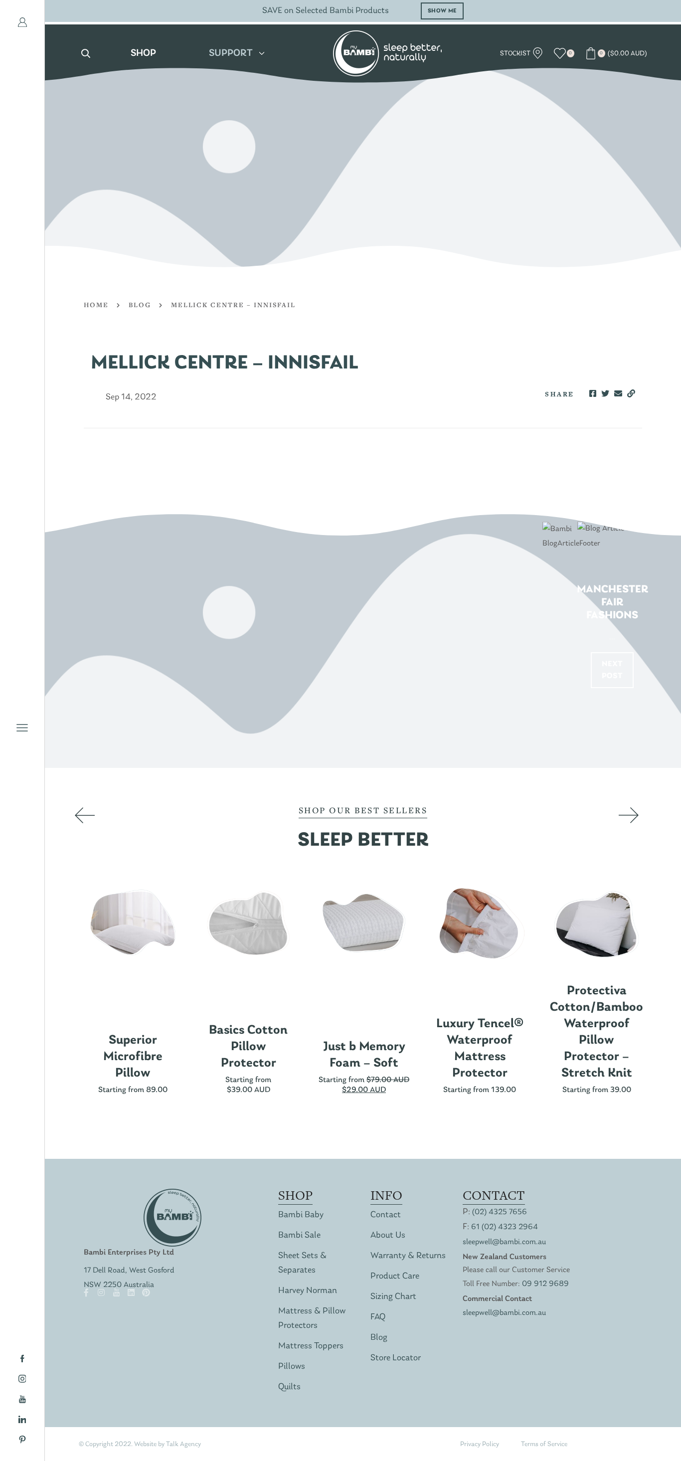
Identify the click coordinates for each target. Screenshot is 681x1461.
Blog (140, 304)
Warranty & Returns (408, 1256)
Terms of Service (544, 1444)
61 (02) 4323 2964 (504, 1227)
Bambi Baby (301, 1215)
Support (231, 53)
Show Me (442, 11)
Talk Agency (183, 1444)
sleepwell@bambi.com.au (504, 1242)
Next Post (612, 670)
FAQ (377, 1317)
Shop (143, 53)
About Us (387, 1235)
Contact (385, 1215)
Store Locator (395, 1358)
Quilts (289, 1387)
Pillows (291, 1366)
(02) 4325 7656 (499, 1212)
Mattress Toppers (310, 1346)
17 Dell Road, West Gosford (129, 1271)
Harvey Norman (307, 1290)
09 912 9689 (545, 1284)
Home (96, 304)
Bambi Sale (299, 1235)
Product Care (394, 1276)
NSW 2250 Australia (119, 1285)
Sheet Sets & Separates (302, 1263)
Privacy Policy (479, 1444)
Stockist (516, 53)
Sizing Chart (393, 1296)
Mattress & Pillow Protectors (311, 1318)
